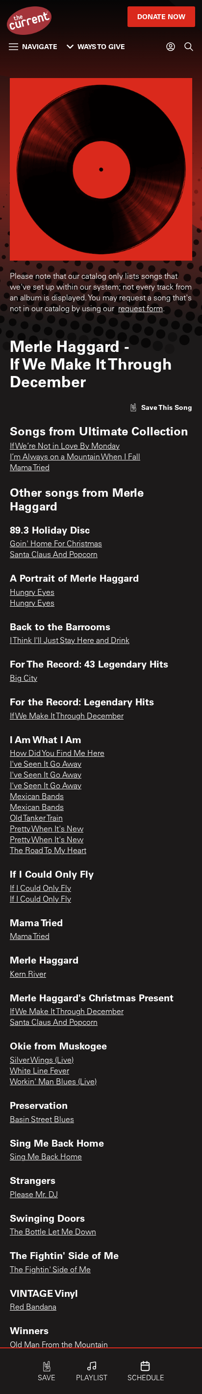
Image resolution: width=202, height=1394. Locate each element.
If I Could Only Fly (40, 889)
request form (140, 309)
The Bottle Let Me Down (53, 1232)
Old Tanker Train (36, 819)
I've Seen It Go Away (45, 765)
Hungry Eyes (32, 593)
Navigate (39, 46)
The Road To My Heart (48, 851)
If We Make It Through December (67, 717)
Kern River (28, 975)
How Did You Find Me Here (57, 754)
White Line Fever (39, 1071)
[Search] (188, 46)
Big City (23, 679)
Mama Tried (30, 468)
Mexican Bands (37, 797)
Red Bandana (33, 1308)
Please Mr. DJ (34, 1195)
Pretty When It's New (46, 829)
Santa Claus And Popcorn (54, 555)
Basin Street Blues (42, 1120)
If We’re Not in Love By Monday (65, 447)
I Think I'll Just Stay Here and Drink (69, 641)
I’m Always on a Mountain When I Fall (75, 457)
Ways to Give (101, 46)
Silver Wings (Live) (42, 1061)
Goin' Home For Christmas (56, 544)
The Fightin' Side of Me (50, 1270)
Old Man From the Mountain (59, 1345)
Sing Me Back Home (46, 1157)
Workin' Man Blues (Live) (53, 1082)
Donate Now (161, 16)
